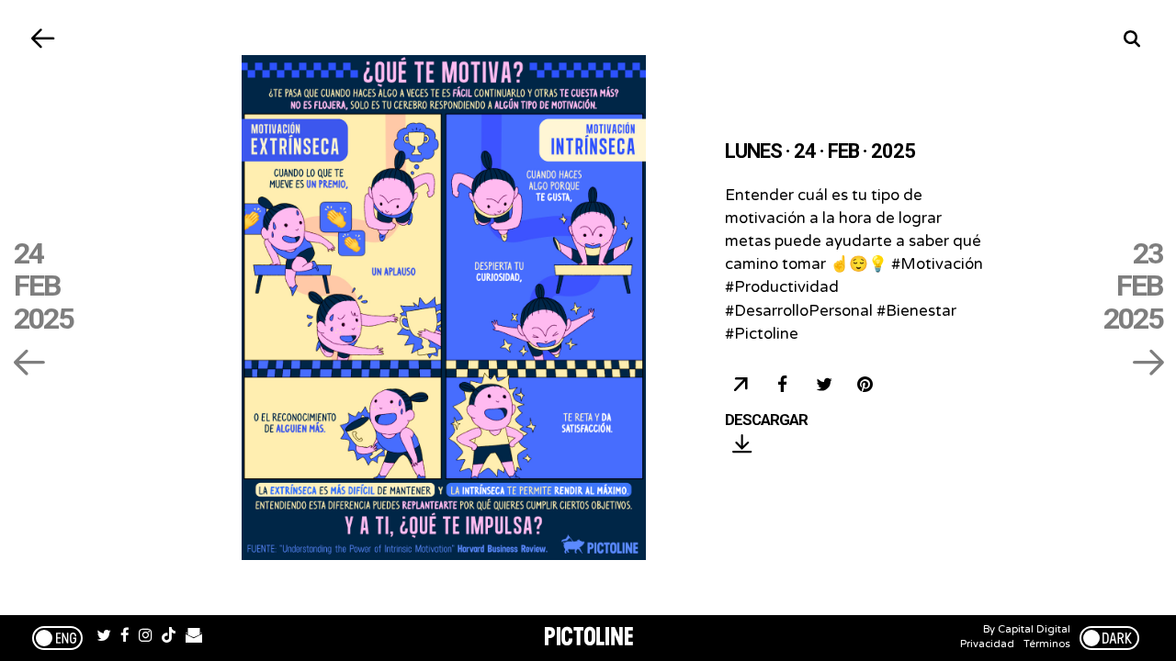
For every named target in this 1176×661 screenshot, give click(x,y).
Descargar (766, 420)
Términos (1046, 644)
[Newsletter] (194, 638)
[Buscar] (1132, 39)
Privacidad (987, 644)
